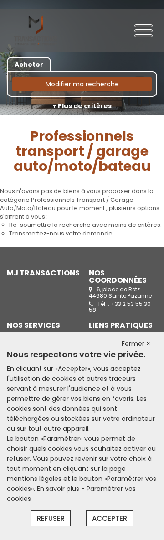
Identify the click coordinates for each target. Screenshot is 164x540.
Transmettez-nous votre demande (61, 233)
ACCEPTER (109, 518)
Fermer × (136, 343)
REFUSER (51, 518)
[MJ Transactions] (35, 31)
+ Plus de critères (82, 105)
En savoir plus (59, 488)
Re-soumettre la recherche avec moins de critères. (85, 224)
